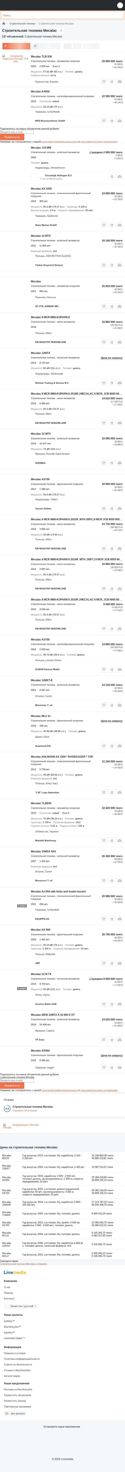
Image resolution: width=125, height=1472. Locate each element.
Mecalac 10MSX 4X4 (43, 851)
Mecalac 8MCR (6, 1157)
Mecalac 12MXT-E (42, 680)
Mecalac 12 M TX (41, 974)
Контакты (9, 1298)
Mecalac (36, 281)
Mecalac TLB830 (41, 803)
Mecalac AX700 (6, 1191)
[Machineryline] (4, 23)
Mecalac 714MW (6, 1213)
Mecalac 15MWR (6, 1203)
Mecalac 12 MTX (41, 235)
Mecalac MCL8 (6, 1234)
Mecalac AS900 (40, 1050)
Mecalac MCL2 (6, 1254)
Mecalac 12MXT (6, 1167)
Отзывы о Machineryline (17, 1370)
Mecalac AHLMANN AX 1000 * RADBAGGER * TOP (62, 756)
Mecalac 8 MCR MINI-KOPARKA (50, 317)
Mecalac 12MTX (40, 353)
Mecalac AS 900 (40, 929)
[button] (120, 5)
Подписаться (12, 137)
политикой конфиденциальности (60, 141)
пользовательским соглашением (99, 141)
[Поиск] (120, 15)
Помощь (8, 1292)
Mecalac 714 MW (41, 147)
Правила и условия (15, 1353)
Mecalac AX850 (40, 91)
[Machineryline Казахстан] (22, 5)
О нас (7, 1287)
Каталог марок (12, 1376)
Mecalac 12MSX (6, 1244)
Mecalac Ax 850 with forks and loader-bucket (58, 891)
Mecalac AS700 (40, 479)
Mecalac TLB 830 (41, 56)
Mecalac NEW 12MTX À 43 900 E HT (53, 1014)
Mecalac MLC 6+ (41, 716)
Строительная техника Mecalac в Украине (23, 1263)
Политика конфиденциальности (22, 1358)
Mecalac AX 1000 (41, 188)
